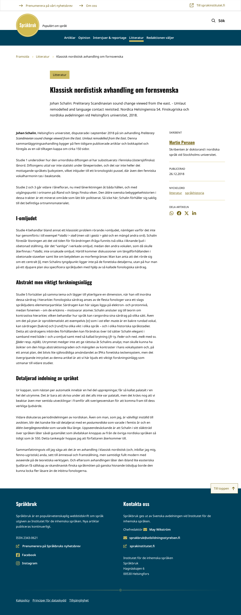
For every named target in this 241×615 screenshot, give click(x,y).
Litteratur (136, 38)
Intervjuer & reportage (109, 38)
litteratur (175, 193)
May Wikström (160, 529)
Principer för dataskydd (49, 600)
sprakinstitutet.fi (139, 546)
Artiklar (70, 38)
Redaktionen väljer (160, 38)
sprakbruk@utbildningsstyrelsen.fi (154, 538)
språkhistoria (194, 193)
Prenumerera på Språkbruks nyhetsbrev (48, 546)
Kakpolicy (23, 600)
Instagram (29, 563)
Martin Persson (182, 142)
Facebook (29, 555)
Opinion (84, 38)
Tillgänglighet (79, 600)
